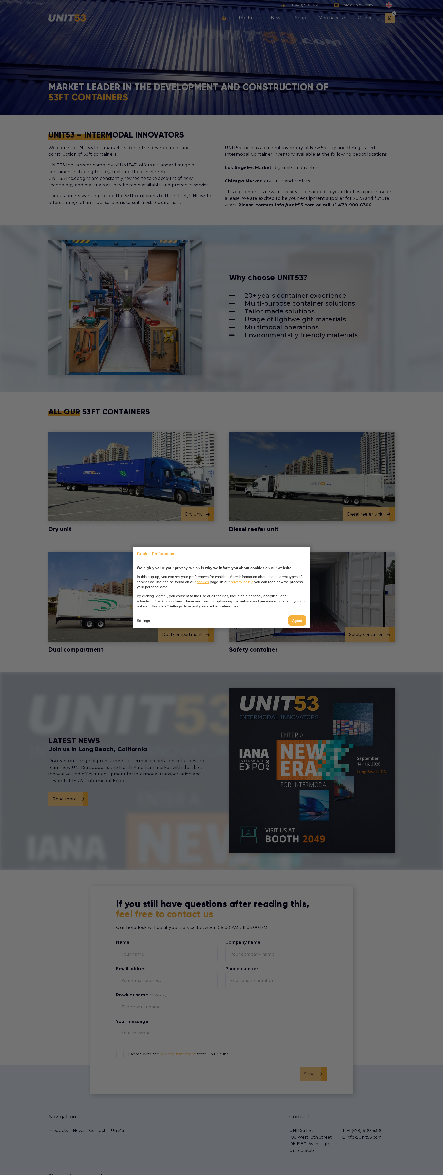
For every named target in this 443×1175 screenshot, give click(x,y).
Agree (297, 620)
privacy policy (241, 582)
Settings (143, 620)
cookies (203, 582)
